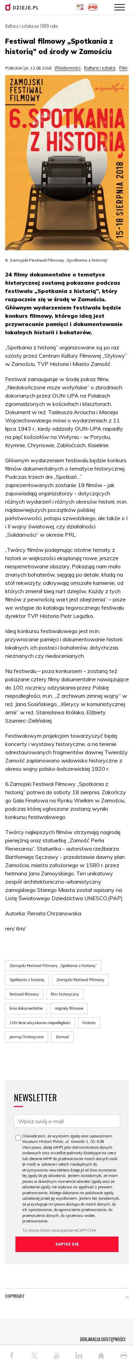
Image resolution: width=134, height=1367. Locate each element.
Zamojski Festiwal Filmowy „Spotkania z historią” (53, 965)
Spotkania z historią (27, 979)
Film (123, 68)
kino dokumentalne (26, 1008)
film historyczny (65, 994)
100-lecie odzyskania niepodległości (40, 1022)
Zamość (62, 1036)
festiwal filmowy (24, 994)
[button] (127, 1297)
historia (89, 1022)
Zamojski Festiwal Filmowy (80, 979)
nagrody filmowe (69, 1008)
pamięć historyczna (27, 1036)
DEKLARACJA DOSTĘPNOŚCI (102, 1339)
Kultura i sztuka (99, 68)
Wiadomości (67, 68)
